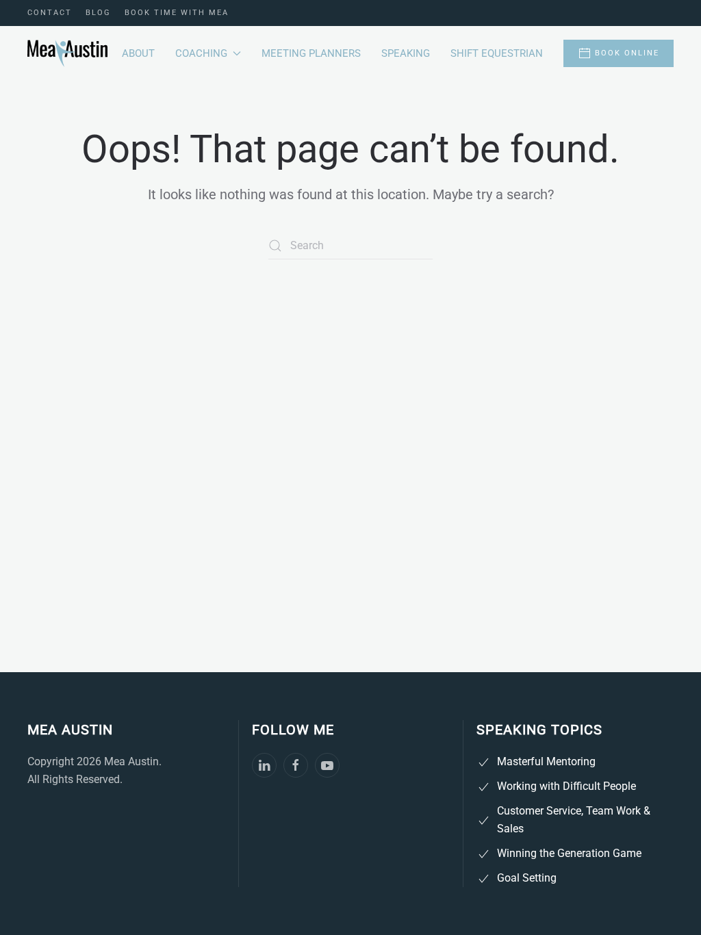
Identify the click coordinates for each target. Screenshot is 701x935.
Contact (49, 12)
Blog (98, 12)
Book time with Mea (177, 12)
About (138, 53)
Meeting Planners (311, 53)
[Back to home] (67, 53)
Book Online (627, 53)
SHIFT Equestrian (496, 53)
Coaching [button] (201, 53)
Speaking (405, 53)
